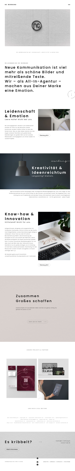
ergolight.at (23, 417)
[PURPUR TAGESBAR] (21, 378)
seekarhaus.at (41, 421)
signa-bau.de (43, 419)
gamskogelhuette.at (62, 417)
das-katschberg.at (12, 417)
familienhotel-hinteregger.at (29, 419)
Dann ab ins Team (35, 322)
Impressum (52, 461)
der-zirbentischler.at (38, 422)
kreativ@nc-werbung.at (63, 441)
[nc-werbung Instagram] (37, 464)
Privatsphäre (67, 461)
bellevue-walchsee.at (53, 421)
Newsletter (45, 461)
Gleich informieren (12, 449)
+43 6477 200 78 (65, 443)
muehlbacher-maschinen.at (22, 422)
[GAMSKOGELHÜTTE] (53, 369)
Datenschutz (59, 461)
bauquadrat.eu (31, 421)
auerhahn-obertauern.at (36, 417)
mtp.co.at (10, 422)
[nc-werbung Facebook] (37, 462)
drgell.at (52, 419)
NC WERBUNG (10, 4)
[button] (69, 4)
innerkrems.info (49, 417)
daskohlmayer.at (20, 421)
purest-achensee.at (62, 422)
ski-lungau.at (51, 422)
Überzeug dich (44, 135)
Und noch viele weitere (37, 408)
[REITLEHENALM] (53, 390)
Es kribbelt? (18, 441)
